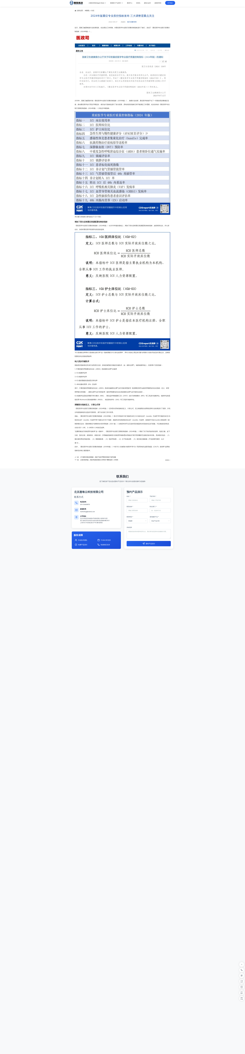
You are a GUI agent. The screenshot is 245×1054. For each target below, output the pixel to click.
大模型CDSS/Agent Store (96, 3)
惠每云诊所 (147, 3)
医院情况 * (130, 517)
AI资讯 (138, 3)
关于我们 (170, 3)
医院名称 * (130, 506)
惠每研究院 (158, 3)
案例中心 (129, 3)
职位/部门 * (153, 506)
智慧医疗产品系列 (115, 3)
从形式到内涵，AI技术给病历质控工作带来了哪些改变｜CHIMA (99, 460)
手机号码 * (153, 496)
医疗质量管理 (131, 22)
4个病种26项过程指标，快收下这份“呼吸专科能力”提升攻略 (98, 457)
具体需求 (129, 527)
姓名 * (128, 496)
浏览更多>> (167, 460)
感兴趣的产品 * (154, 517)
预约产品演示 (150, 544)
